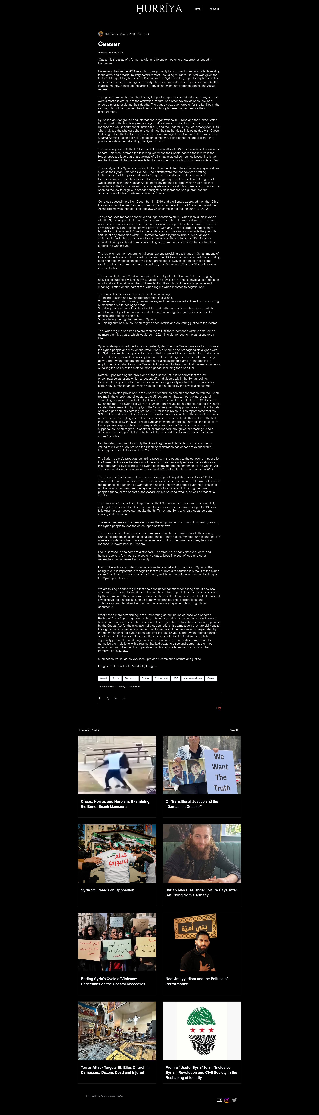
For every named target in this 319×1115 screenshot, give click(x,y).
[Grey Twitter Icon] (234, 1100)
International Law (193, 678)
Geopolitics (134, 686)
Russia (115, 678)
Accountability (106, 686)
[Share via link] (124, 698)
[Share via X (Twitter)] (107, 698)
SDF (175, 678)
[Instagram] (227, 1100)
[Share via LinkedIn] (115, 698)
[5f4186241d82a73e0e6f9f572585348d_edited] (219, 1100)
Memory (120, 686)
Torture (145, 678)
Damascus (130, 678)
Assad (103, 678)
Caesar (211, 678)
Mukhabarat (161, 678)
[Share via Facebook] (99, 698)
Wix (121, 1096)
